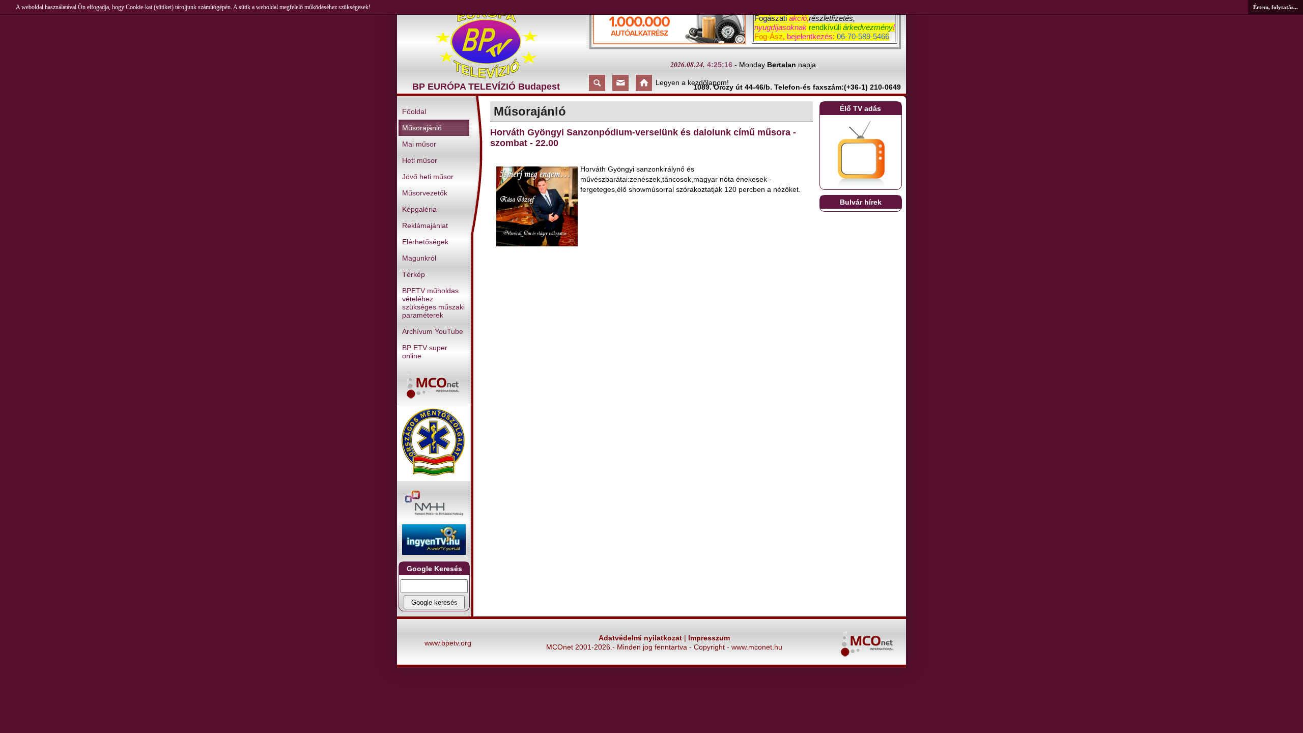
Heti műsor (419, 160)
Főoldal (414, 111)
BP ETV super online (424, 352)
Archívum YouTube (432, 331)
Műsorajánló (422, 128)
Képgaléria (419, 209)
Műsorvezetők (424, 193)
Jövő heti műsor (428, 177)
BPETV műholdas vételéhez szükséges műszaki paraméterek (433, 303)
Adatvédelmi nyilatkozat (640, 638)
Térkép (413, 274)
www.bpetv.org (447, 643)
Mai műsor (419, 144)
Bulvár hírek (861, 202)
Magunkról (419, 258)
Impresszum (709, 638)
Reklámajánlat (425, 225)
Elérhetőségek (425, 242)
